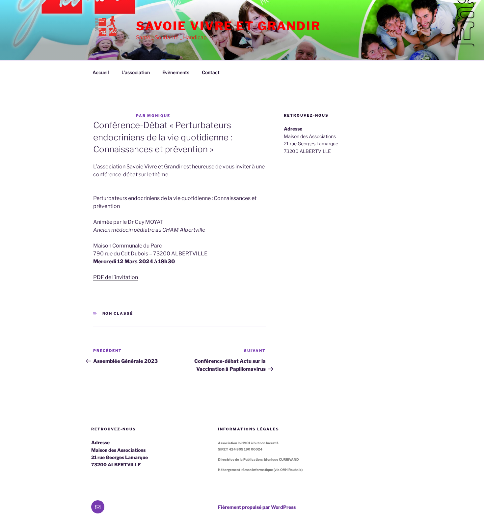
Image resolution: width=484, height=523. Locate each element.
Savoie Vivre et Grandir (228, 26)
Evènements (175, 72)
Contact (211, 72)
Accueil (101, 72)
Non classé (117, 313)
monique (158, 115)
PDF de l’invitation (115, 277)
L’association (135, 72)
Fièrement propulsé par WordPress (257, 507)
